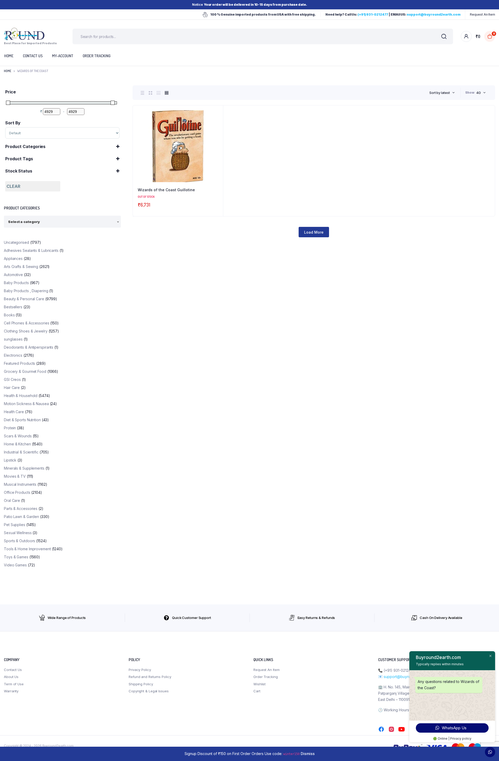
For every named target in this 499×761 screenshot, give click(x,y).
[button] (216, 126)
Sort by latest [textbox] (439, 93)
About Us (11, 677)
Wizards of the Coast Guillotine (166, 190)
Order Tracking (96, 55)
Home (7, 71)
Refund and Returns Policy (150, 677)
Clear (13, 186)
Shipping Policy (141, 684)
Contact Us (13, 670)
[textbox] (24, 221)
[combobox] (442, 93)
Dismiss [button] (308, 753)
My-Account (62, 55)
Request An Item (482, 14)
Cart (256, 691)
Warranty (11, 691)
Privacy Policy (140, 670)
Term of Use (14, 684)
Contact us (33, 55)
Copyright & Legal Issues (149, 691)
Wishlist (259, 684)
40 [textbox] (478, 93)
